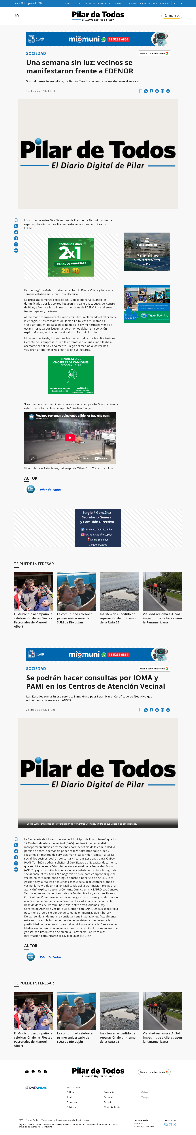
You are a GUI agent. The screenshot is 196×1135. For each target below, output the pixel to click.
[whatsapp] (146, 91)
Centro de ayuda (141, 1120)
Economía (118, 3)
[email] (162, 91)
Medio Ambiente (161, 3)
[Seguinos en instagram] (39, 1072)
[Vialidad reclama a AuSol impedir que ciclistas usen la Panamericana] (162, 591)
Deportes (144, 3)
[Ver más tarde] (140, 91)
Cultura (177, 3)
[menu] (17, 16)
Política (67, 3)
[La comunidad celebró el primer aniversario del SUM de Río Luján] (76, 591)
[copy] (168, 91)
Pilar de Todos (50, 490)
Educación (89, 3)
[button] (98, 823)
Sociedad (131, 3)
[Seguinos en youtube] (27, 1072)
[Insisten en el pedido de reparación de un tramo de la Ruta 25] (119, 591)
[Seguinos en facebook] (45, 1072)
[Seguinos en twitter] (33, 1072)
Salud (77, 3)
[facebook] (151, 91)
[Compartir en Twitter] (157, 91)
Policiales (104, 3)
